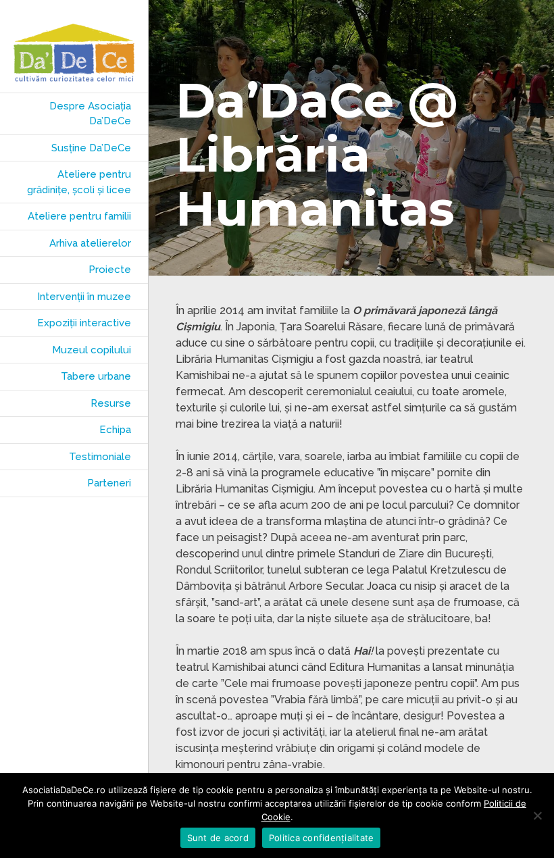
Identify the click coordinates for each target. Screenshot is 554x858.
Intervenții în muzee (84, 297)
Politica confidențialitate (321, 837)
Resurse (111, 403)
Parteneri (109, 483)
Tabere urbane (96, 376)
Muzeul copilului (91, 350)
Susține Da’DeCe (91, 148)
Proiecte (110, 269)
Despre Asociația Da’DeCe (90, 114)
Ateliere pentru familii (79, 216)
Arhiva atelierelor (90, 243)
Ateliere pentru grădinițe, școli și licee (79, 182)
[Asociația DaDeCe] (74, 53)
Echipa (115, 430)
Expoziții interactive (84, 323)
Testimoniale (100, 457)
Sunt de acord (218, 837)
